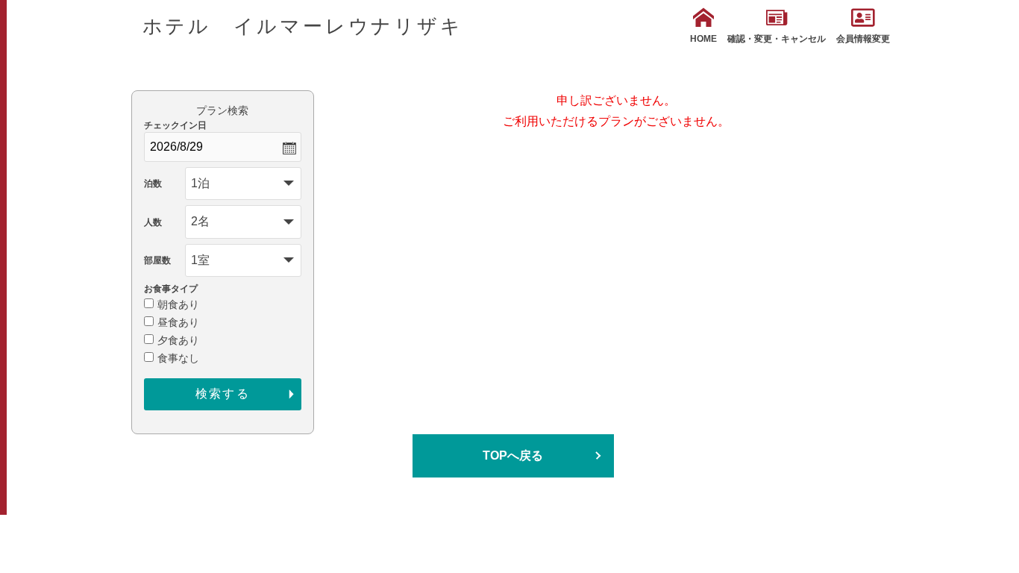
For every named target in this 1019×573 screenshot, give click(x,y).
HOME (703, 39)
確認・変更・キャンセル (776, 39)
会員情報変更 (863, 39)
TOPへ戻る (513, 455)
